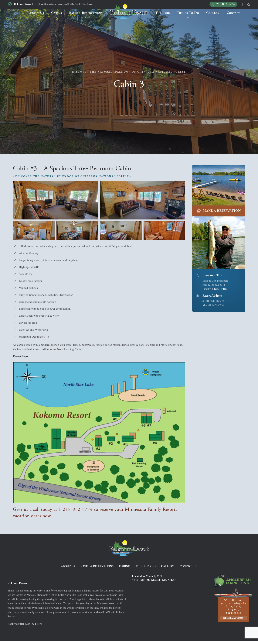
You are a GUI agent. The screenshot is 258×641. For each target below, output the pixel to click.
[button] (242, 243)
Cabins (56, 13)
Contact (233, 13)
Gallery (212, 13)
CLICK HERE (218, 289)
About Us (36, 13)
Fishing (124, 566)
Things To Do (188, 13)
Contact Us (188, 566)
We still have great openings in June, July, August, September (233, 608)
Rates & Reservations (86, 13)
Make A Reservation (218, 211)
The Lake (162, 13)
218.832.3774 (223, 4)
